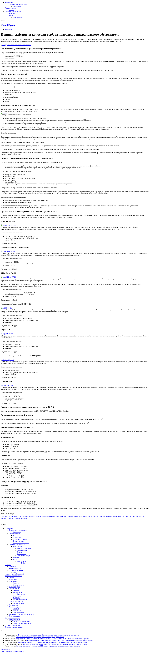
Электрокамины (14, 616)
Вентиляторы (17, 546)
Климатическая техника (13, 576)
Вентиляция (9, 2)
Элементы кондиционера (22, 623)
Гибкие (23, 563)
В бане (11, 10)
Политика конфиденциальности (13, 651)
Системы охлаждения (12, 625)
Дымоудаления (22, 550)
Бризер (11, 577)
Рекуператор (13, 605)
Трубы (11, 15)
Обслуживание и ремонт (21, 621)
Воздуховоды (17, 17)
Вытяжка (8, 565)
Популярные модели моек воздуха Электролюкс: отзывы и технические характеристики (48, 635)
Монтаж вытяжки (15, 568)
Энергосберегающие (20, 599)
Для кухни (12, 566)
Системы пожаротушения (14, 627)
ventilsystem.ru (6, 649)
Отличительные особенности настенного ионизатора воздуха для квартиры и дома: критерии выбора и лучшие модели (42, 516)
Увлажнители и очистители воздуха (21, 614)
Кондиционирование (12, 618)
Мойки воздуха (14, 587)
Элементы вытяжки (16, 570)
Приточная (17, 6)
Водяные (16, 583)
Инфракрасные (18, 592)
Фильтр (15, 572)
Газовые (16, 590)
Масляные (16, 598)
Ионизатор (13, 579)
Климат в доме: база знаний (14, 574)
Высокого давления (24, 548)
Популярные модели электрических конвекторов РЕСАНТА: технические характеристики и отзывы (53, 642)
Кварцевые (17, 596)
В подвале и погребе (20, 539)
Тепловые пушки (15, 607)
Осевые (19, 552)
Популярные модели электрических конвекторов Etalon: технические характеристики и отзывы (59, 640)
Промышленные (18, 603)
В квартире (17, 537)
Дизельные (17, 610)
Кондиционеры (14, 620)
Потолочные (21, 554)
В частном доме (18, 541)
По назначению (10, 8)
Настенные (21, 594)
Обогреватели (14, 588)
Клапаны (12, 13)
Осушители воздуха (16, 601)
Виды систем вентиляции (18, 4)
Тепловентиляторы (23, 556)
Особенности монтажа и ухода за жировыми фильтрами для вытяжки (40, 637)
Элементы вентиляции (13, 12)
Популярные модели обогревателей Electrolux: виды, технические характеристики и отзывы (55, 644)
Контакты (8, 29)
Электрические (18, 585)
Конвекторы (13, 581)
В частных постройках (21, 543)
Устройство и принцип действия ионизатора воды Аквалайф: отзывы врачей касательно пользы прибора (52, 638)
